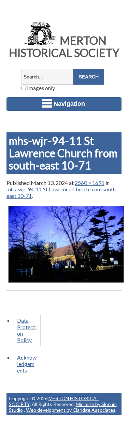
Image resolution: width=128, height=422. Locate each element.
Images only (40, 88)
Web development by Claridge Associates (70, 410)
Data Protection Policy (27, 330)
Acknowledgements (27, 364)
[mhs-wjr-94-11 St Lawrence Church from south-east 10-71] (66, 282)
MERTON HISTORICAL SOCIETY (64, 46)
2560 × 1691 (89, 182)
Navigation (69, 103)
